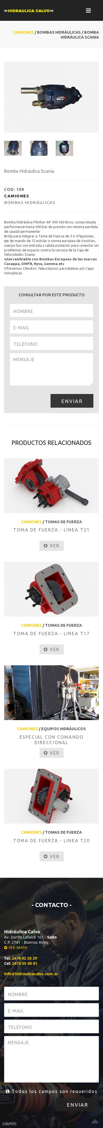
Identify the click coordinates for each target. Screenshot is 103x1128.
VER (54, 545)
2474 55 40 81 (24, 963)
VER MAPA (17, 947)
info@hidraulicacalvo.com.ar (31, 973)
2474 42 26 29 (24, 958)
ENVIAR (72, 401)
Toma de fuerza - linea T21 (51, 529)
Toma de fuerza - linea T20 (51, 840)
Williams (9, 1123)
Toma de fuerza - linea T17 (51, 633)
